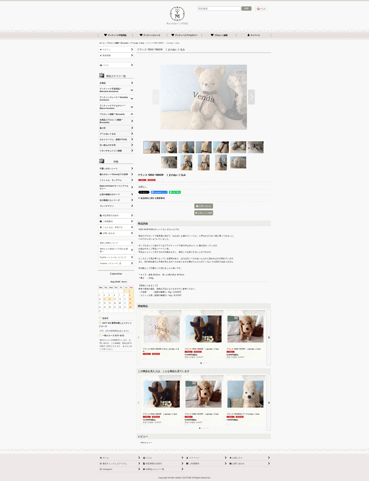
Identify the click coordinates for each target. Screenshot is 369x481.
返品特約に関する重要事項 (153, 198)
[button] (156, 96)
